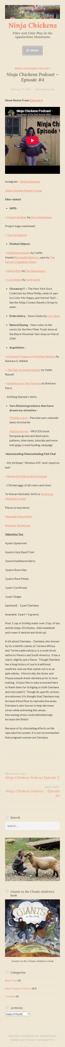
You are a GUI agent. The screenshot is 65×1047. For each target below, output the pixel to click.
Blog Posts (11, 980)
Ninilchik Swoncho (18, 252)
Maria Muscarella (45, 89)
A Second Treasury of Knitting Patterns (31, 356)
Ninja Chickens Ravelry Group (23, 190)
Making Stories (18, 431)
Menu (34, 50)
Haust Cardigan (17, 217)
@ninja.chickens (30, 181)
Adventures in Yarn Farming (24, 383)
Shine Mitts (14, 270)
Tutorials (10, 996)
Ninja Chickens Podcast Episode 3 (32, 776)
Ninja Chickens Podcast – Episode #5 (33, 792)
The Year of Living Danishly (23, 369)
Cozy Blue (53, 315)
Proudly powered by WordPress (32, 1036)
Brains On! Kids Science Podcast (27, 476)
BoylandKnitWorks (27, 257)
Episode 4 (36, 100)
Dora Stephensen (41, 217)
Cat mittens (14, 279)
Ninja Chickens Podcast (32, 68)
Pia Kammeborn (35, 270)
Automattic (46, 1040)
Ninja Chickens (32, 25)
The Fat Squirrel (17, 235)
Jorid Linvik (33, 279)
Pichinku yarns (18, 417)
